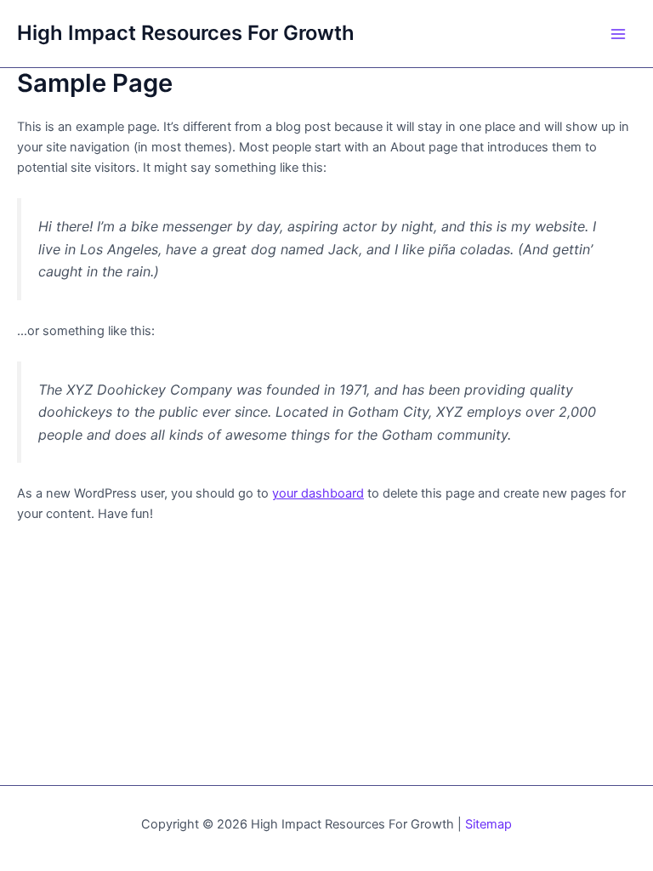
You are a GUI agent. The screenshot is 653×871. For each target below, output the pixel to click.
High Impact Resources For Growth (186, 32)
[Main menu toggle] (618, 34)
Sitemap (488, 824)
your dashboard (318, 493)
